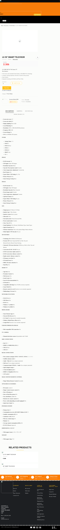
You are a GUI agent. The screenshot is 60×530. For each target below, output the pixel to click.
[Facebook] (52, 527)
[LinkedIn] (54, 528)
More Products (19, 114)
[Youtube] (54, 527)
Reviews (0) (28, 111)
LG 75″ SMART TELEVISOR (9, 454)
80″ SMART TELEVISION (9, 466)
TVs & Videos (12, 25)
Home (2, 25)
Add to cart (17, 83)
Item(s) (38, 14)
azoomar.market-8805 (14, 99)
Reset (8, 20)
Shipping (19, 111)
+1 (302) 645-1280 (7, 515)
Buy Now (6, 88)
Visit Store (14, 101)
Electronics (6, 25)
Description (9, 111)
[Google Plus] (55, 528)
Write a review (15, 59)
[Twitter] (52, 528)
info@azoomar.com (5, 519)
